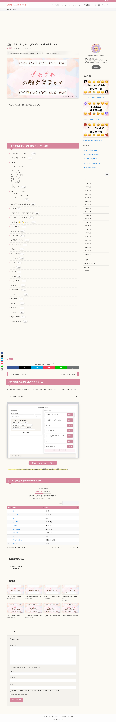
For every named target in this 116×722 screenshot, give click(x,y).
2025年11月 (88, 215)
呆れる (15, 544)
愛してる (15, 522)
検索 (107, 174)
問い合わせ (70, 716)
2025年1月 (88, 250)
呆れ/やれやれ (17, 540)
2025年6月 (88, 233)
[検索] (108, 1)
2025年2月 (88, 247)
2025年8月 (88, 226)
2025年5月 (88, 236)
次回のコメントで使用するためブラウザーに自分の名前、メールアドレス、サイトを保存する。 (37, 690)
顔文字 (10, 48)
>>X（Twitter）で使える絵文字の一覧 (93, 98)
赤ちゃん (15, 533)
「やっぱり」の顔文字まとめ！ (91, 159)
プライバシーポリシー (54, 716)
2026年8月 (88, 183)
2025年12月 (88, 212)
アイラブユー (17, 529)
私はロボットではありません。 (19, 694)
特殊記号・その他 (90, 264)
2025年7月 (88, 229)
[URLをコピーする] (73, 367)
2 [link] (58, 548)
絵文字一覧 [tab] (47, 492)
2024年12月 (88, 254)
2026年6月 (88, 190)
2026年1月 (88, 208)
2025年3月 (88, 243)
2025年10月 (88, 219)
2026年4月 (88, 197)
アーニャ (15, 515)
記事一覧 (45, 716)
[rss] (106, 1)
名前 (12, 671)
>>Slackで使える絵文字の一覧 (91, 119)
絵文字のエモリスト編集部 (16, 567)
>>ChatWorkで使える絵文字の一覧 (92, 140)
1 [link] (55, 548)
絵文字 (87, 267)
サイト (11, 684)
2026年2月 (88, 204)
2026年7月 (88, 187)
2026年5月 (88, 194)
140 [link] (74, 548)
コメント (13, 645)
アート (15, 511)
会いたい (15, 525)
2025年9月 (88, 222)
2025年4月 (88, 240)
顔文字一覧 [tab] (39, 492)
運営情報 (96, 67)
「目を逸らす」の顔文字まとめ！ (92, 163)
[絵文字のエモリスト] (18, 5)
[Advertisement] (58, 24)
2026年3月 (88, 201)
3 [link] (61, 548)
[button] (13, 367)
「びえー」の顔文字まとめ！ (91, 150)
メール (12, 678)
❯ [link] (77, 548)
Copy (33, 153)
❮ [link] (52, 548)
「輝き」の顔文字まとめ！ (90, 167)
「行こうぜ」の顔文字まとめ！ (91, 154)
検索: (60, 503)
